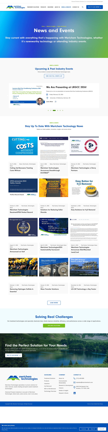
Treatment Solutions (33, 7)
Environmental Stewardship (63, 382)
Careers (61, 388)
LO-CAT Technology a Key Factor (83, 289)
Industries (50, 7)
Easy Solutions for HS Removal (83, 210)
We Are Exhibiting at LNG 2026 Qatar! (68, 87)
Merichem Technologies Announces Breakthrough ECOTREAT (50, 170)
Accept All (102, 429)
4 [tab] (56, 110)
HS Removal (48, 386)
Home (43, 26)
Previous (7, 95)
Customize (83, 429)
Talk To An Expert (94, 7)
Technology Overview (50, 391)
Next (100, 95)
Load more (54, 303)
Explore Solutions (54, 325)
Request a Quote (63, 393)
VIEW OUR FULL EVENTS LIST (54, 76)
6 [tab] (62, 110)
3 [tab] (53, 110)
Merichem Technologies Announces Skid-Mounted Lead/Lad (81, 249)
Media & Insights (66, 7)
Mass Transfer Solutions (50, 289)
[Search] (82, 7)
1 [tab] (48, 110)
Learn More (49, 101)
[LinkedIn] (75, 393)
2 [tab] (50, 110)
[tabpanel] (54, 96)
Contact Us (75, 7)
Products (43, 7)
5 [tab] (60, 110)
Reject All (93, 429)
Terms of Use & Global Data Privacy (95, 404)
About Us (57, 7)
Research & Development (66, 385)
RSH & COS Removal (50, 388)
